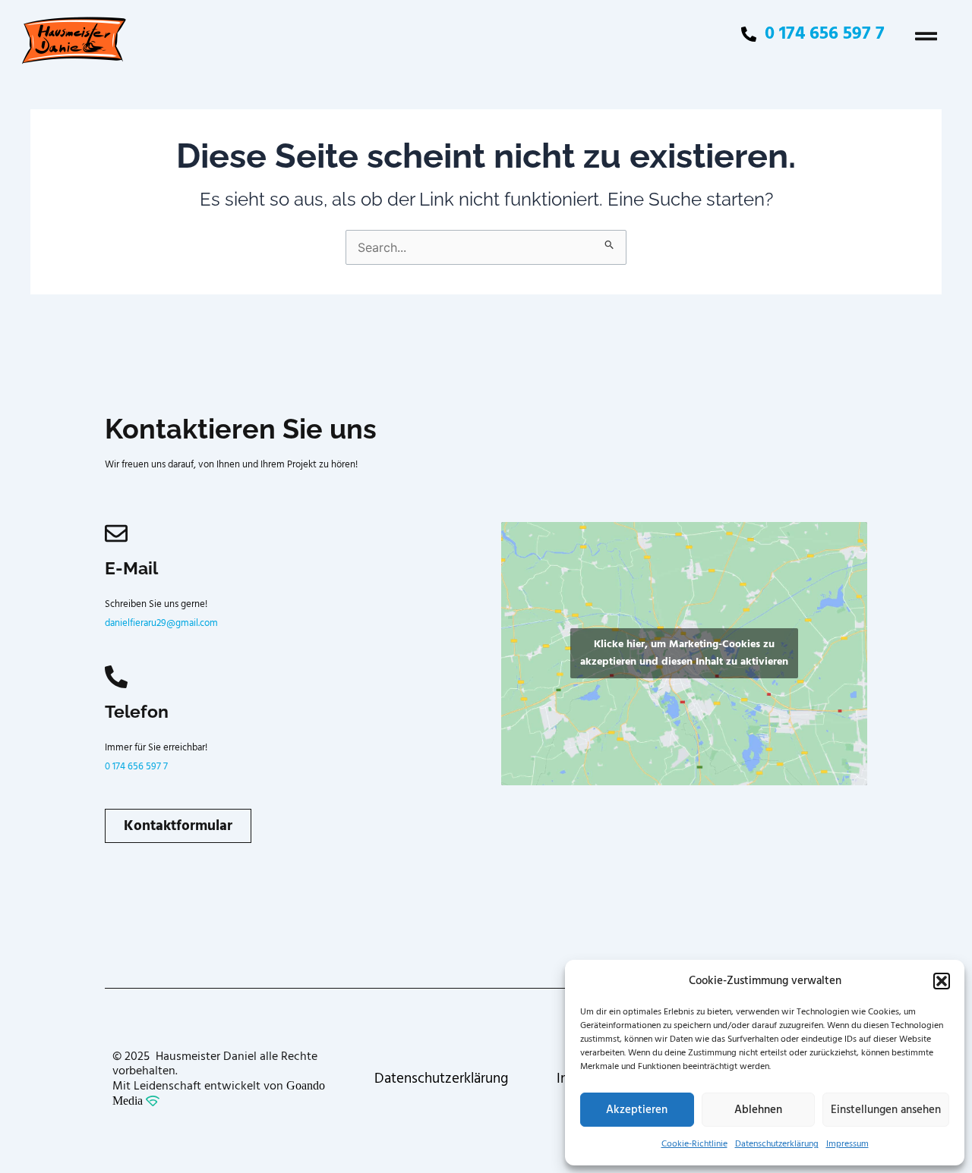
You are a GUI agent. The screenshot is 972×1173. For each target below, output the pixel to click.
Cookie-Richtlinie (694, 1143)
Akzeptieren (636, 1110)
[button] (941, 981)
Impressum (847, 1143)
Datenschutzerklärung (777, 1143)
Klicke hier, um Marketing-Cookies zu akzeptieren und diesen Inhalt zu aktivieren (684, 653)
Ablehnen (758, 1110)
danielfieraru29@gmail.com (161, 623)
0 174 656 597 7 (136, 766)
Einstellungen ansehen (886, 1110)
